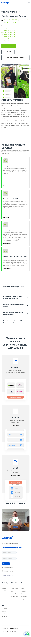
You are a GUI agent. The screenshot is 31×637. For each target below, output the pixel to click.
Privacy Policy (4, 593)
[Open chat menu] (27, 634)
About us (3, 586)
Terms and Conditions (4, 589)
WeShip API (13, 593)
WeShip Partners (14, 588)
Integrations (4, 616)
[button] (28, 2)
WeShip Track (4, 608)
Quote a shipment (8, 46)
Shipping (23, 588)
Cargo (22, 593)
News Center (14, 599)
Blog (12, 591)
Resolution (4, 613)
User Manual (13, 586)
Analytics (3, 611)
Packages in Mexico (25, 599)
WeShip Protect (24, 596)
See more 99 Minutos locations (15, 57)
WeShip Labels (24, 586)
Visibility (3, 619)
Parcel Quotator (14, 596)
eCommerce (23, 591)
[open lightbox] (15, 520)
